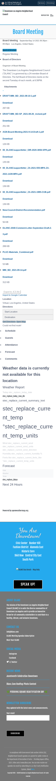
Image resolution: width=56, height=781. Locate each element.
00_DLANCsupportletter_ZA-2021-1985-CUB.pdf (26, 192)
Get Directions (9, 322)
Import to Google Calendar (15, 295)
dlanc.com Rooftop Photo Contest (21, 683)
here (32, 769)
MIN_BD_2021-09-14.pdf (14, 270)
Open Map (21, 322)
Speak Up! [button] (28, 584)
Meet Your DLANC (13, 640)
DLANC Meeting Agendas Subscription (20, 635)
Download (8, 103)
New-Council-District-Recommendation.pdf (24, 210)
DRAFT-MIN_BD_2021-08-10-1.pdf (19, 96)
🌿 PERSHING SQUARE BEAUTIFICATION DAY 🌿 (27, 691)
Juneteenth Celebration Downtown (22, 676)
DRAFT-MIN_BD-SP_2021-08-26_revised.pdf (24, 114)
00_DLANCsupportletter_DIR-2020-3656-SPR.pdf (27, 150)
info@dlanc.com (13, 631)
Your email (11, 713)
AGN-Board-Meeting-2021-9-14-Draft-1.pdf (23, 132)
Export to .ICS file (12, 292)
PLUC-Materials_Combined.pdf (18, 252)
